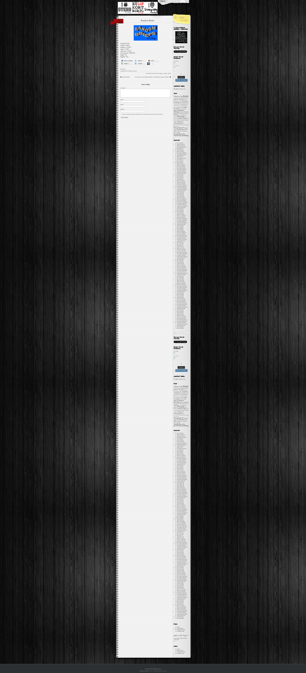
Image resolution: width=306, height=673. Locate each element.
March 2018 (180, 231)
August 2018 (180, 224)
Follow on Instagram (182, 80)
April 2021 (179, 179)
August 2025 (180, 144)
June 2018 (179, 227)
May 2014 (179, 296)
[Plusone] (126, 63)
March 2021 (180, 181)
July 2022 (179, 159)
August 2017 (180, 241)
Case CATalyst (181, 98)
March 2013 (180, 315)
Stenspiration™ (179, 128)
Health (175, 105)
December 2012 (181, 319)
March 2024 (180, 151)
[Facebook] (126, 60)
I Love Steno (176, 65)
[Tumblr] (148, 63)
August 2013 (180, 308)
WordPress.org (180, 631)
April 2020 (179, 196)
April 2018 (179, 230)
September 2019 (181, 206)
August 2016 (180, 258)
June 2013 (179, 311)
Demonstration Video (178, 101)
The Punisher (184, 131)
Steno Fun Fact (176, 126)
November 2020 (181, 186)
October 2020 (180, 188)
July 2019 (179, 209)
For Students (183, 102)
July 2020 (179, 192)
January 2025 (180, 145)
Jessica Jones (180, 107)
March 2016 (180, 265)
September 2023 (181, 154)
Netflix (176, 115)
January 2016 (180, 268)
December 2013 (181, 303)
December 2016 (181, 252)
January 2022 (180, 166)
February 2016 (180, 266)
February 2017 (180, 249)
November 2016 (181, 253)
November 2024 (181, 147)
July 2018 (179, 225)
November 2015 (181, 270)
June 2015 (179, 277)
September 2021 (181, 172)
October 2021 (180, 171)
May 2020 (179, 195)
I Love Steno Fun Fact (183, 105)
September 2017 (181, 239)
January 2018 (180, 234)
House (177, 105)
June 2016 (179, 260)
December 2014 (181, 286)
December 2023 (181, 153)
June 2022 (179, 161)
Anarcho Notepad (152, 671)
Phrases (181, 116)
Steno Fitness (181, 124)
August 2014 (180, 291)
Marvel (176, 110)
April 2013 (179, 314)
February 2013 (180, 317)
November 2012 (181, 321)
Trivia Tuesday (177, 132)
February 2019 (180, 216)
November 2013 (181, 304)
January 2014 (180, 301)
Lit (180, 108)
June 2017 (179, 244)
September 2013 (181, 307)
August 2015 (180, 275)
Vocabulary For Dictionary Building (181, 135)
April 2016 (179, 263)
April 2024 (179, 150)
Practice (175, 118)
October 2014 (180, 289)
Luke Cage (184, 108)
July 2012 (179, 326)
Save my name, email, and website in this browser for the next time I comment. (142, 114)
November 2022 (181, 158)
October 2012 (180, 322)
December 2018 (181, 218)
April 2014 (179, 297)
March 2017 (180, 248)
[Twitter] (140, 60)
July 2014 (179, 293)
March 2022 (180, 164)
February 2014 (180, 300)
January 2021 (180, 183)
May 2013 (179, 312)
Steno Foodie (186, 124)
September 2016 (181, 256)
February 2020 (180, 199)
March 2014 (180, 298)
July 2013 (179, 310)
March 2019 (180, 214)
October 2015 (180, 272)
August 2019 (180, 207)
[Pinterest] (153, 60)
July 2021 (179, 175)
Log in (178, 627)
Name (122, 99)
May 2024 (179, 148)
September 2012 (181, 324)
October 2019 (180, 204)
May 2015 (179, 279)
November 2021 (181, 169)
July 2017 (179, 242)
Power (186, 116)
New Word (180, 115)
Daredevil (184, 99)
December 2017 (181, 235)
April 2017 (179, 246)
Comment (123, 88)
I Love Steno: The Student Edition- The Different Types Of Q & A (152, 77)
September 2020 (181, 189)
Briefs (124, 69)
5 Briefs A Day (178, 96)
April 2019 (179, 213)
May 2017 (179, 245)
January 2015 (180, 284)
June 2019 (179, 210)
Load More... (181, 77)
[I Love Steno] (174, 67)
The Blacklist (181, 129)
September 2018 (181, 223)
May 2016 (179, 262)
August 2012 (180, 325)
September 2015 (181, 273)
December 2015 (181, 269)
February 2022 (180, 165)
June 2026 (179, 143)
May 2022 (179, 162)
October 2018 (180, 221)
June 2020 (179, 193)
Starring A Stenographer (178, 122)
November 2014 (181, 287)
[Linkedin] (140, 63)
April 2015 (179, 280)
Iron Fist (175, 107)
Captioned (176, 98)
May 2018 (179, 228)
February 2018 (180, 232)
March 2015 (180, 282)
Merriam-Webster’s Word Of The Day (181, 112)
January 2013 (180, 318)
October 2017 (180, 238)
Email (122, 104)
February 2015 (180, 283)
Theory (179, 131)
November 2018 (181, 220)
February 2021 (180, 182)
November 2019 (181, 203)
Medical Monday (179, 111)
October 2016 (180, 255)
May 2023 (179, 157)
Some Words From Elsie (180, 120)
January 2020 (180, 200)
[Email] (151, 63)
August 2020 (180, 190)
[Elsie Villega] (174, 62)
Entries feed (180, 628)
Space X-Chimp (162, 671)
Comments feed (181, 629)
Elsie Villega (176, 61)
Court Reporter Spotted (181, 98)
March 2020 (180, 197)
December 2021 (181, 168)
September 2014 (181, 290)
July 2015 (179, 276)
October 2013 (180, 305)
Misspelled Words (185, 113)
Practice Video (182, 118)
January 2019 (180, 217)
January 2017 (180, 251)
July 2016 (179, 259)
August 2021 (180, 173)
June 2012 (179, 328)
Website (122, 109)
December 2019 (181, 202)
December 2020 (181, 185)
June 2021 (179, 176)
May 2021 (179, 178)
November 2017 (181, 237)
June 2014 (179, 294)
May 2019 (179, 211)
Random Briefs (125, 77)
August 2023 (180, 155)
